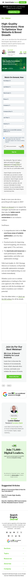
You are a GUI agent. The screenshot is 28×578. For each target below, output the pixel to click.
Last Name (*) (6, 86)
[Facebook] (17, 532)
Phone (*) (5, 99)
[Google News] (6, 532)
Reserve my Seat (14, 376)
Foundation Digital (17, 423)
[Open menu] (3, 2)
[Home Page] (12, 2)
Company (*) (6, 105)
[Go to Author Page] (4, 51)
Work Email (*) (7, 93)
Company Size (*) (8, 111)
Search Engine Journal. (16, 573)
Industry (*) (6, 123)
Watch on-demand (8, 207)
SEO (3, 385)
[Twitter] (21, 532)
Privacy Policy (16, 164)
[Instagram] (12, 536)
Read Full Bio (14, 415)
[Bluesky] (8, 536)
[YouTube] (14, 532)
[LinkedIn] (10, 532)
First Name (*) (7, 80)
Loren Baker (11, 52)
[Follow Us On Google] (14, 394)
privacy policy (15, 475)
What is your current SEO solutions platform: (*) (12, 130)
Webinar (9, 385)
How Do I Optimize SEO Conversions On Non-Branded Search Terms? (14, 501)
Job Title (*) (6, 117)
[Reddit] (15, 536)
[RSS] (19, 536)
